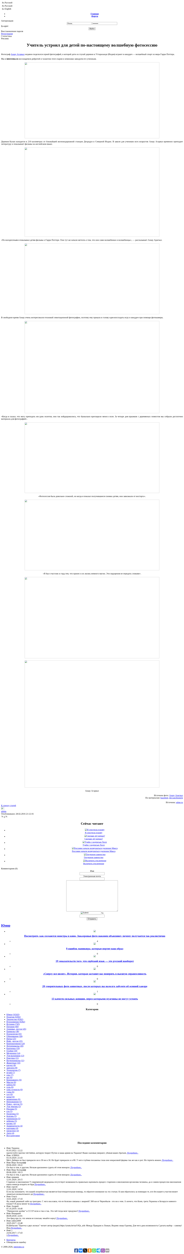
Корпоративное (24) (15, 1043)
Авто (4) (10, 1133)
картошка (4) (12, 1128)
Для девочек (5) (13, 1106)
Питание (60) (12, 1026)
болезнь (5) (11, 1116)
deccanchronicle (176, 798)
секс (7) (9, 1075)
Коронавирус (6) (14, 1080)
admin (3, 811)
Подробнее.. (132, 1153)
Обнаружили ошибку (16, 1242)
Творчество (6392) (14, 1019)
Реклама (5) (11, 1109)
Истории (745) (13, 1024)
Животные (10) (13, 1063)
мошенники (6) (13, 1099)
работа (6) (10, 1085)
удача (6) (10, 1092)
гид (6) (9, 1094)
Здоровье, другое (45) (16, 1029)
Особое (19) (11, 1051)
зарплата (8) (11, 1068)
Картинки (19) (13, 1048)
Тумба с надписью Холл (94, 845)
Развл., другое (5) (14, 1104)
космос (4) (11, 1123)
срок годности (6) (14, 1089)
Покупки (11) (12, 1058)
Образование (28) (14, 1036)
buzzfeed (164, 798)
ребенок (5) (11, 1121)
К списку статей (8, 805)
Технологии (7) (13, 1070)
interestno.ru (19, 1247)
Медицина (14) (13, 1053)
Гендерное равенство (93, 857)
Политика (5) (12, 1114)
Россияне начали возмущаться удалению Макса (93, 851)
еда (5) (9, 1111)
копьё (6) (10, 1097)
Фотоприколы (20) (14, 1046)
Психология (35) (14, 1034)
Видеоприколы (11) (15, 1060)
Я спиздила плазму (93, 833)
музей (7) (10, 1072)
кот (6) (9, 1077)
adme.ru (179, 802)
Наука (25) (11, 1039)
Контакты (10, 1240)
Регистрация (7, 34)
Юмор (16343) (12, 1014)
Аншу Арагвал (176, 795)
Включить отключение (93, 863)
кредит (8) (11, 1065)
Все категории (13, 1135)
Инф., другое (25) (14, 1041)
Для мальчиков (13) (15, 1056)
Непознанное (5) (14, 1102)
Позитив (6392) (13, 1017)
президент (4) (12, 1131)
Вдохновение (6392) (15, 1022)
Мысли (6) (11, 1082)
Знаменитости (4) (14, 1126)
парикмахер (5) (13, 1118)
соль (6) (9, 1087)
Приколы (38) (12, 1031)
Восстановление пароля (12, 31)
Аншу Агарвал (18, 54)
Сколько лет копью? (93, 839)
